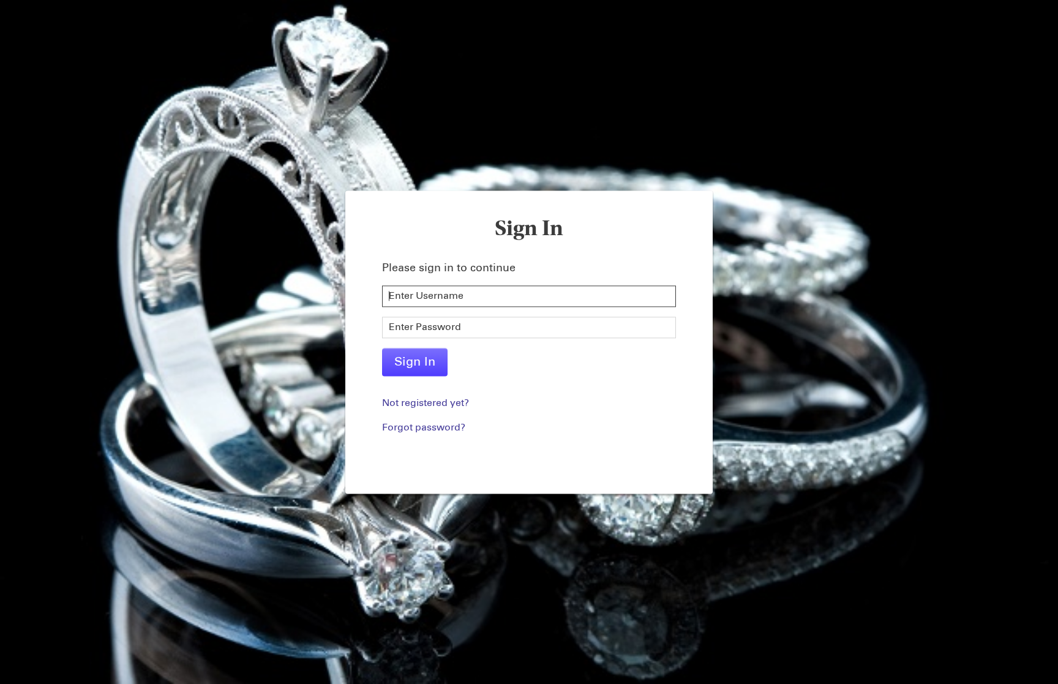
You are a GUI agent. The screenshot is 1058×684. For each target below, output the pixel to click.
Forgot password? (423, 427)
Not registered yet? (425, 403)
